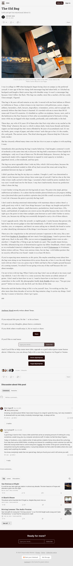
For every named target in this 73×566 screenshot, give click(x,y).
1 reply (8, 460)
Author (6, 432)
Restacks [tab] (14, 390)
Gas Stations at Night (10, 484)
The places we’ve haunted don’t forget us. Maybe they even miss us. (24, 500)
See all (5, 523)
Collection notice (51, 552)
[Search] (69, 478)
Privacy (38, 552)
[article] (36, 488)
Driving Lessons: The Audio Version (17, 509)
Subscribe (60, 3)
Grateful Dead (45, 239)
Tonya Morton (13, 502)
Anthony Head (10, 16)
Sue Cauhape (8, 430)
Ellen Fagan (8, 408)
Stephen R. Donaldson (18, 236)
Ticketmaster (53, 247)
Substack (27, 562)
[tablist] (10, 391)
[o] (68, 511)
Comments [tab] (6, 390)
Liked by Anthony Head (12, 410)
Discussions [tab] (16, 478)
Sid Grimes (47, 236)
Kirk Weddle (45, 281)
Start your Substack (31, 557)
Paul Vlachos (14, 490)
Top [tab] (4, 478)
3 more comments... (6, 469)
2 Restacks (24, 370)
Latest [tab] (9, 478)
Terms (43, 552)
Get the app (46, 557)
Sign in (67, 3)
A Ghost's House (8, 497)
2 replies (9, 423)
